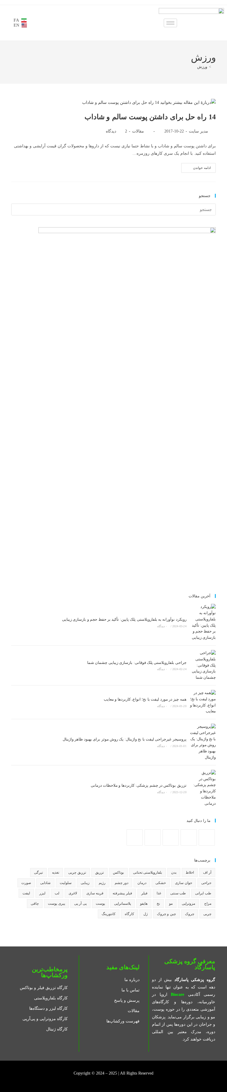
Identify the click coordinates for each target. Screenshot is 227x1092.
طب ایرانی (203, 893)
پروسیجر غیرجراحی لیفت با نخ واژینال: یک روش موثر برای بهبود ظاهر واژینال (125, 739)
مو (171, 903)
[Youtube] (153, 837)
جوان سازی (183, 883)
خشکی (160, 883)
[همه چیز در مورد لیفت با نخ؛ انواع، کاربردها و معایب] (202, 702)
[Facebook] (207, 837)
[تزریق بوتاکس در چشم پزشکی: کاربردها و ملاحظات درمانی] (202, 788)
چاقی (35, 903)
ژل (145, 914)
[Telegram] (135, 837)
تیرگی (38, 872)
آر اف (207, 872)
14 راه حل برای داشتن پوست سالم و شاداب (150, 117)
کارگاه (129, 914)
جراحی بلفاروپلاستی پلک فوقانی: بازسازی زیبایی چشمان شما (137, 662)
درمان (141, 883)
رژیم (102, 883)
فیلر (144, 893)
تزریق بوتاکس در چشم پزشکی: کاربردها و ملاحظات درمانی (139, 785)
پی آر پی (80, 903)
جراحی (206, 883)
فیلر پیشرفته (122, 893)
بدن (173, 872)
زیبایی (85, 883)
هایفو (143, 903)
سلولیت (66, 883)
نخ (158, 903)
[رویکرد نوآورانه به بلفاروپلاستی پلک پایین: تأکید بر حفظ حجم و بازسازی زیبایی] (202, 622)
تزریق (99, 872)
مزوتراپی (188, 903)
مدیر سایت (198, 131)
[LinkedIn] (171, 837)
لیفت (26, 893)
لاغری (73, 893)
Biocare (177, 994)
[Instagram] (189, 837)
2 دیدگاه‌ (116, 131)
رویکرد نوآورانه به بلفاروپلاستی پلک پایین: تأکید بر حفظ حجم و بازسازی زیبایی (124, 619)
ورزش (202, 66)
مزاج (207, 903)
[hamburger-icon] (170, 23)
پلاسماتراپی (122, 903)
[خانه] (214, 66)
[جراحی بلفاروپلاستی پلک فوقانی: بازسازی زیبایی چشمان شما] (202, 665)
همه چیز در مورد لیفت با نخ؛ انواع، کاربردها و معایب (145, 699)
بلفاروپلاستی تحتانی (147, 872)
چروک (189, 914)
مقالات (138, 131)
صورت (26, 883)
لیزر (42, 893)
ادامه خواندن (196, 166)
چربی (207, 914)
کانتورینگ (109, 914)
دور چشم (121, 883)
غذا (159, 893)
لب (57, 893)
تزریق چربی (77, 872)
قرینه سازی (94, 893)
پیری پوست (56, 903)
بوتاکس (118, 872)
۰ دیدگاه (162, 626)
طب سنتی (178, 893)
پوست (100, 903)
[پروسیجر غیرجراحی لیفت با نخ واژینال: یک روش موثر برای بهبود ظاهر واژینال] (202, 742)
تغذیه (55, 872)
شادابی (45, 883)
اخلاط (190, 872)
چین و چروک (166, 914)
